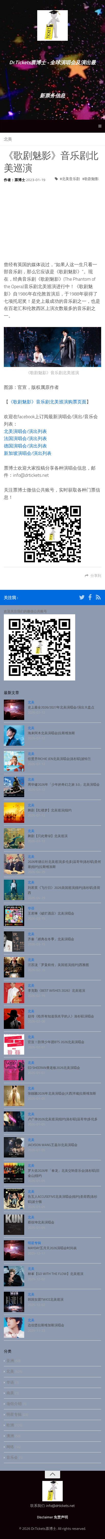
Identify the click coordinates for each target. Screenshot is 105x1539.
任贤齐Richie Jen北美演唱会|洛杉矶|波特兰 (59, 758)
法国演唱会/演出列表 (25, 438)
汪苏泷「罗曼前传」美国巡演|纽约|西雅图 (58, 964)
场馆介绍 (14, 1404)
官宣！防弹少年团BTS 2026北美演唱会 (56, 1041)
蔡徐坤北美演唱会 (41, 1222)
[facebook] (90, 598)
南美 (10, 1393)
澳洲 (10, 1436)
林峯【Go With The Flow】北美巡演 (55, 1273)
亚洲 (10, 1361)
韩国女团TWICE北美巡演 (45, 1299)
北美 (8, 139)
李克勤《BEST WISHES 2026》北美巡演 (56, 990)
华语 (31, 908)
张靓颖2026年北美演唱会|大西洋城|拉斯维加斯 (62, 1093)
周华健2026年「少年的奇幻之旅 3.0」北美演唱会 (64, 784)
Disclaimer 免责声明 (52, 1517)
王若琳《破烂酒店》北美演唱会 (51, 913)
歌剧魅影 (91, 178)
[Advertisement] (52, 218)
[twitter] (82, 598)
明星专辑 (34, 1242)
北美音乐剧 (71, 178)
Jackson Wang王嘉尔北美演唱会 (52, 1144)
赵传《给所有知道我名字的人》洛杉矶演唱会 (61, 1016)
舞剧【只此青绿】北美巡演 (48, 835)
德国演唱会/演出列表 (25, 445)
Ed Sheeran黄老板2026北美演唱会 (54, 1067)
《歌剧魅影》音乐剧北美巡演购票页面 (47, 401)
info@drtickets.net (60, 1505)
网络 (10, 1447)
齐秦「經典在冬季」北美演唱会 (51, 939)
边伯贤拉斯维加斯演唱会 (46, 1325)
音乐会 (12, 1457)
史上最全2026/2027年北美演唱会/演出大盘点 (61, 707)
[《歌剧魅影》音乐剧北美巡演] (52, 347)
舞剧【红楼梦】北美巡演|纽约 (50, 810)
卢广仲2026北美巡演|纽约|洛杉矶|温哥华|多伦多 (63, 1119)
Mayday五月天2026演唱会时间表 (52, 1247)
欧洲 (10, 1425)
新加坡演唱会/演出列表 (27, 453)
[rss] (98, 598)
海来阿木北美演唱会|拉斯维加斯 (51, 733)
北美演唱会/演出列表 (25, 431)
